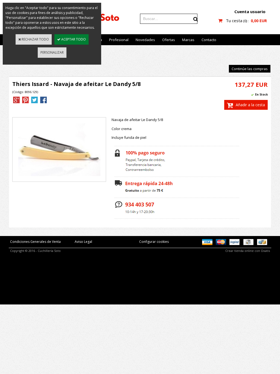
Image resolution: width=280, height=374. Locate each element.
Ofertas (168, 39)
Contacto (209, 39)
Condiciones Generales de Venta (35, 241)
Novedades (145, 39)
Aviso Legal (83, 241)
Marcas (188, 39)
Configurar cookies (154, 241)
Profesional (119, 39)
